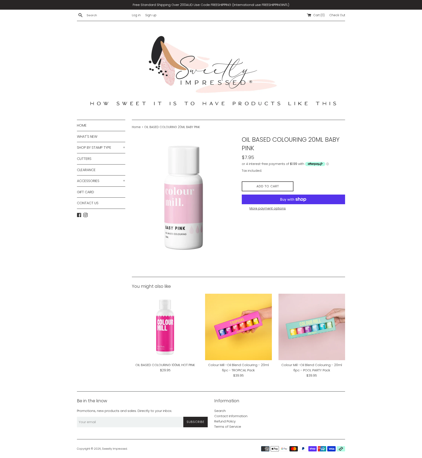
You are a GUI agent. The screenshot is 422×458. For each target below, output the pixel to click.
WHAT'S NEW (87, 136)
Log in (136, 15)
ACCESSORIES (101, 180)
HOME (82, 125)
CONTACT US (87, 203)
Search (220, 410)
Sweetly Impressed (114, 449)
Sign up (150, 15)
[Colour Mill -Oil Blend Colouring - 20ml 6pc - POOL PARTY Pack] (311, 327)
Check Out (337, 15)
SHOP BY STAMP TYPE (101, 147)
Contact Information (230, 416)
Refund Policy (225, 421)
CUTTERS (84, 158)
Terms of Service (227, 426)
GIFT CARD (85, 192)
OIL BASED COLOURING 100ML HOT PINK (165, 365)
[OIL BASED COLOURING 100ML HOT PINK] (165, 327)
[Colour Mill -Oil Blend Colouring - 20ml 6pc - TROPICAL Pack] (238, 327)
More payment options (267, 208)
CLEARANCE (86, 169)
